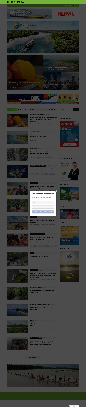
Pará (20, 2)
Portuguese (72, 406)
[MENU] (7, 2)
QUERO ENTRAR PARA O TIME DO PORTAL (43, 211)
